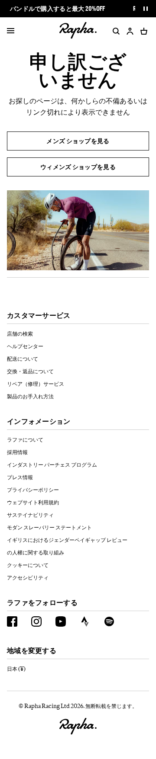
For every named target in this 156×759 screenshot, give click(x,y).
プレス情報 (20, 477)
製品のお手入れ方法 (30, 396)
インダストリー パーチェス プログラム (52, 464)
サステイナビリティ (30, 514)
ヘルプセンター (25, 346)
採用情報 (17, 451)
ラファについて (25, 439)
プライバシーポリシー (33, 489)
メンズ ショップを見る (77, 140)
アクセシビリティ (28, 577)
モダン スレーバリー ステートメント (49, 527)
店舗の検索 (20, 333)
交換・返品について (30, 371)
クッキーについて (28, 564)
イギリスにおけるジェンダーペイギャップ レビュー (67, 539)
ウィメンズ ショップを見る (78, 166)
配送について (22, 358)
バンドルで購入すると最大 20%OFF (57, 9)
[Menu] (10, 31)
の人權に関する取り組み (35, 552)
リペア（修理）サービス (35, 383)
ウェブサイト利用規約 (33, 502)
